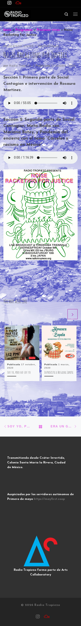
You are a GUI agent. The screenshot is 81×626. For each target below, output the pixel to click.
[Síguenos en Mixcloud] (18, 3)
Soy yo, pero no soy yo (19, 372)
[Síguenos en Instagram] (9, 3)
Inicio (7, 30)
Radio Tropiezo (20, 65)
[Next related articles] (73, 314)
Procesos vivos (48, 30)
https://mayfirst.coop (49, 499)
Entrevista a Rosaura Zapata (58, 372)
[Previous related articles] (61, 314)
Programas (24, 30)
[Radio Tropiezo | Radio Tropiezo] (17, 14)
